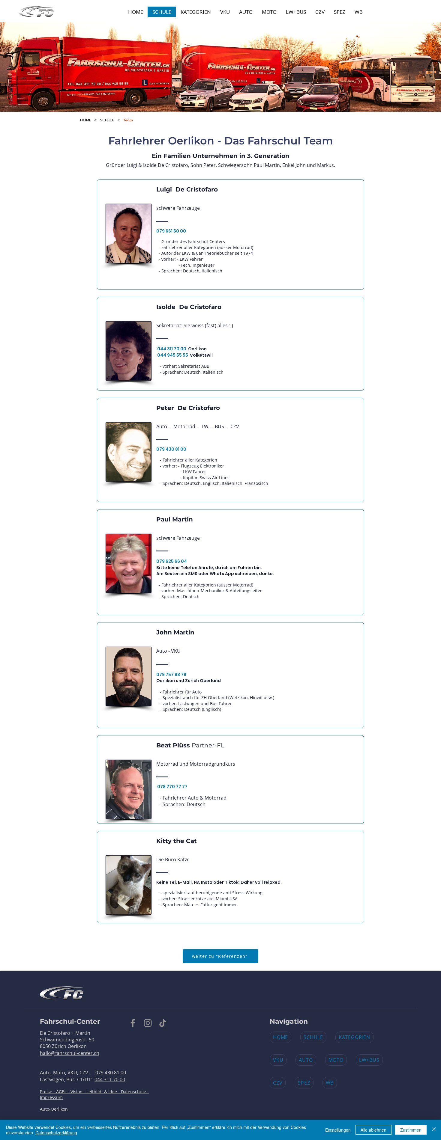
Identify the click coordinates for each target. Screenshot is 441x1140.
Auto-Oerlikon (54, 1109)
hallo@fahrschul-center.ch (69, 1053)
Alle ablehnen (373, 1130)
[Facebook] (133, 1023)
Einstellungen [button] (338, 1130)
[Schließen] (433, 1129)
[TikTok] (163, 1023)
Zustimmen (411, 1130)
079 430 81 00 (110, 1072)
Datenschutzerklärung (56, 1133)
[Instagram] (147, 1023)
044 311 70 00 (109, 1079)
